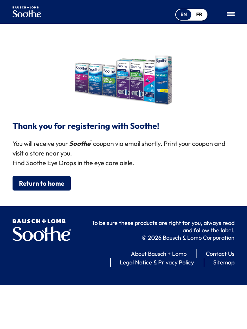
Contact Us (220, 253)
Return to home (41, 183)
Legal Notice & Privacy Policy (157, 262)
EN (183, 14)
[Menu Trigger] (231, 13)
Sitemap (223, 262)
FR (199, 14)
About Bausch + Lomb (159, 253)
